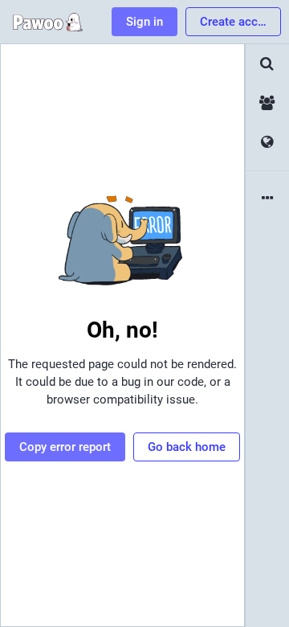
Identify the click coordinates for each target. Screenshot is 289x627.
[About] (267, 199)
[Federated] (267, 142)
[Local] (267, 103)
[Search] (267, 64)
